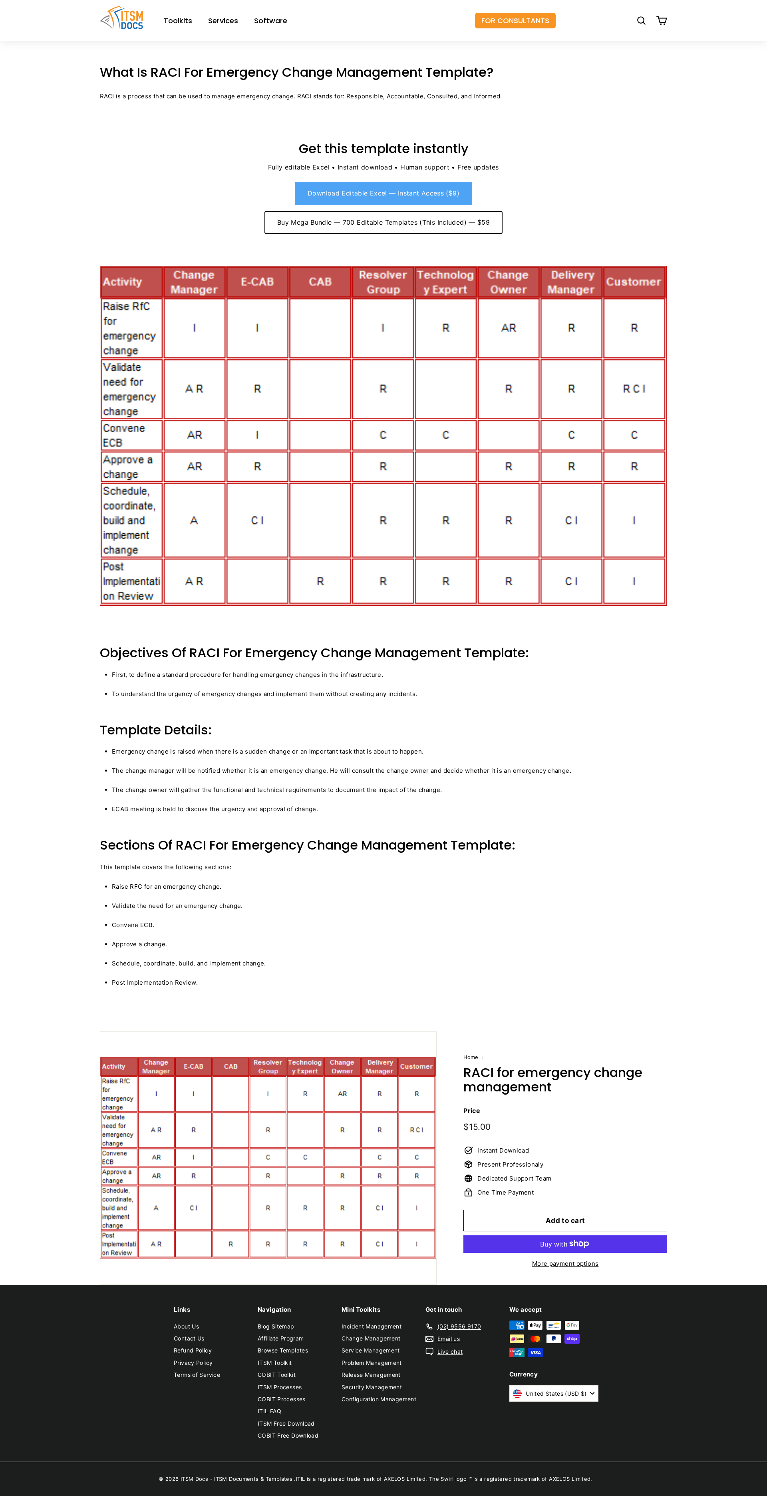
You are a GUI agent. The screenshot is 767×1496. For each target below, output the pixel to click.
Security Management (372, 1387)
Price (471, 1111)
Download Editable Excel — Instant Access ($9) (383, 193)
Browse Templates (283, 1350)
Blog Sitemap (276, 1326)
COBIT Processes (282, 1399)
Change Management (371, 1338)
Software (270, 21)
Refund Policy (193, 1350)
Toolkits (178, 21)
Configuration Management (379, 1399)
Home (470, 1057)
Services (223, 21)
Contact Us (189, 1338)
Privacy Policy (193, 1362)
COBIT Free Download (288, 1435)
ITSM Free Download (286, 1423)
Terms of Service (197, 1374)
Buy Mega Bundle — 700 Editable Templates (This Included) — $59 (383, 222)
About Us (186, 1326)
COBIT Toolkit (277, 1374)
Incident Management (371, 1326)
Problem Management (372, 1362)
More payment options (565, 1263)
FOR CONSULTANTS (515, 21)
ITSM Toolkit (275, 1362)
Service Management (371, 1350)
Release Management (371, 1374)
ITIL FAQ (269, 1411)
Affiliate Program (281, 1338)
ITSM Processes (280, 1387)
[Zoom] (268, 1158)
